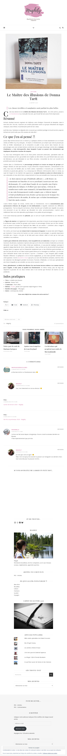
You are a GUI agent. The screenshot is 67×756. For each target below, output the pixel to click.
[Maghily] (33, 13)
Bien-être (17, 584)
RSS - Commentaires (20, 707)
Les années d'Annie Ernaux (32, 648)
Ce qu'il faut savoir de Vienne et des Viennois (37, 662)
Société (16, 593)
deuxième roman (23, 258)
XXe (19, 319)
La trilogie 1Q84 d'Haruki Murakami (34, 657)
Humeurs (17, 591)
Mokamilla (15, 429)
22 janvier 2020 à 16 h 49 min (18, 369)
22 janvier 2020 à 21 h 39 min (23, 385)
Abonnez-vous (20, 729)
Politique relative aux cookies (50, 753)
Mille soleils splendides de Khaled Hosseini (37, 638)
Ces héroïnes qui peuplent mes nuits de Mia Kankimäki (53, 349)
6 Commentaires (59, 323)
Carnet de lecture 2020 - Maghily (13, 404)
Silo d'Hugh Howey (30, 643)
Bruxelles (17, 586)
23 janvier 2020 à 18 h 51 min (10, 401)
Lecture (33, 91)
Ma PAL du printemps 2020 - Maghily (14, 419)
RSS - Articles (18, 575)
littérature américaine (10, 319)
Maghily (8, 323)
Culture (16, 589)
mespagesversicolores (19, 367)
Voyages (16, 595)
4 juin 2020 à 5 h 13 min (17, 431)
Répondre (60, 367)
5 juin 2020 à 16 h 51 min (21, 452)
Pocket (13, 286)
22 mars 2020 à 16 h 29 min (9, 416)
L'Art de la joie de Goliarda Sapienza (35, 652)
